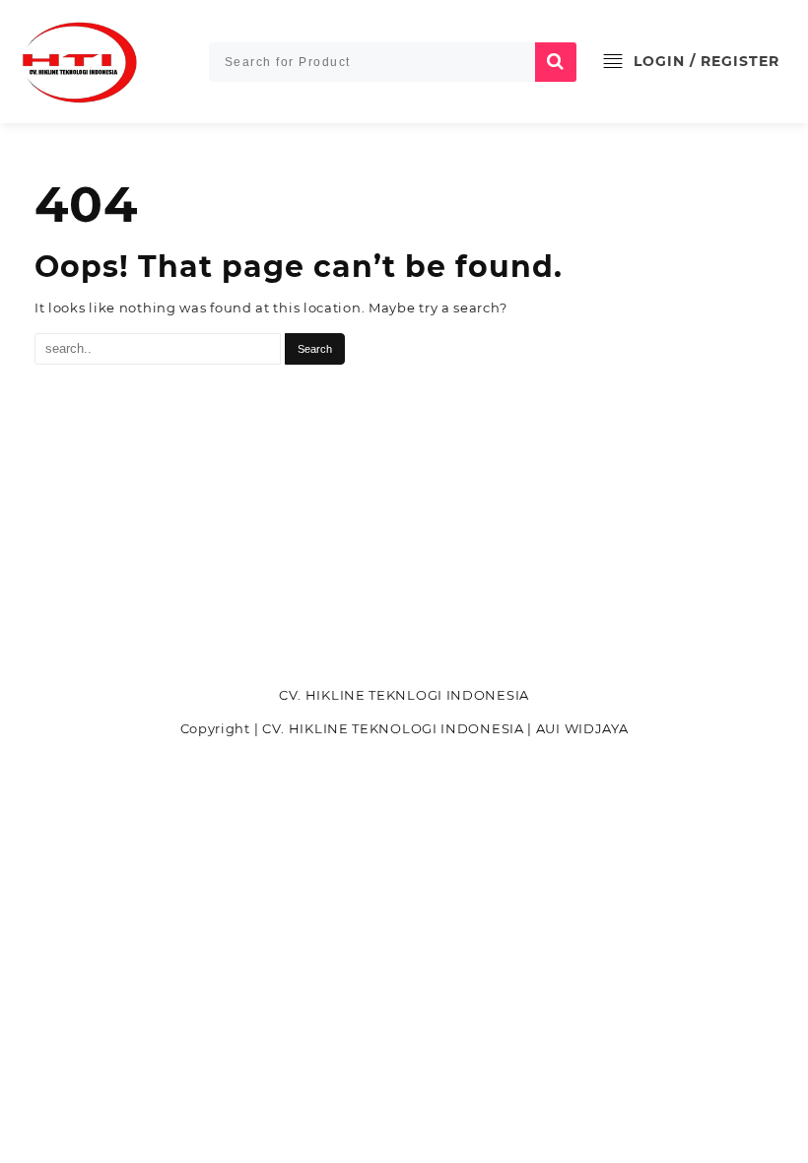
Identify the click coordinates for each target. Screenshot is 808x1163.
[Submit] (555, 62)
